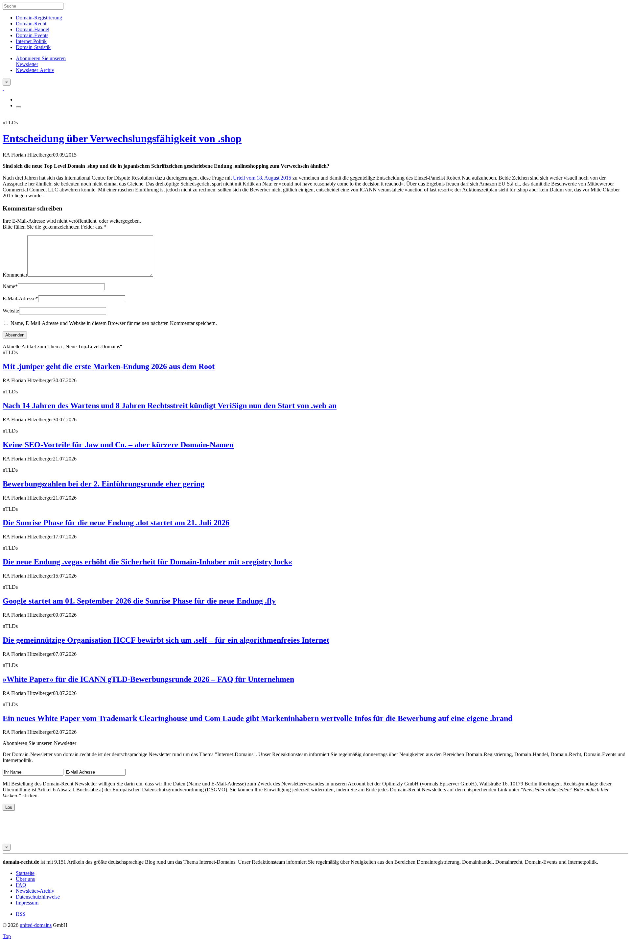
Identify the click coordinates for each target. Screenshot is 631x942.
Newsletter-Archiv (35, 891)
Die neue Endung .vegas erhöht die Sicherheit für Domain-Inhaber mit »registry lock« (147, 562)
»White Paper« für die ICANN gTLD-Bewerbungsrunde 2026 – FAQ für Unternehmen (148, 679)
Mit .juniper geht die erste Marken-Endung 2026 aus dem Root (109, 366)
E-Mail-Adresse (20, 298)
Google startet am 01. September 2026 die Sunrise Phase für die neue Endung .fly (139, 601)
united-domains (36, 925)
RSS (20, 914)
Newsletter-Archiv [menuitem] (35, 70)
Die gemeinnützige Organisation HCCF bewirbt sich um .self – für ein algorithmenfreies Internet (166, 640)
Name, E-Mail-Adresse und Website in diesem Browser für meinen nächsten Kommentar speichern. (114, 323)
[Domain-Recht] (3, 88)
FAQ (21, 885)
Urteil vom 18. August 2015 (262, 178)
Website (11, 310)
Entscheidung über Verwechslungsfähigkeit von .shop (122, 138)
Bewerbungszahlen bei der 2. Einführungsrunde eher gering (103, 484)
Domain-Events (32, 35)
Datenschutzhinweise (38, 897)
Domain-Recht (31, 23)
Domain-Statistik (33, 47)
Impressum (27, 902)
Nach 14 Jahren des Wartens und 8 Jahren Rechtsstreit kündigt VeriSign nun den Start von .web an (170, 405)
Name (10, 286)
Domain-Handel (32, 29)
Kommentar (15, 275)
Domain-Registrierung (39, 17)
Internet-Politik (31, 41)
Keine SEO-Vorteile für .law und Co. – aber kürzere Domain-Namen (118, 444)
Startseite (25, 873)
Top (7, 936)
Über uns (25, 879)
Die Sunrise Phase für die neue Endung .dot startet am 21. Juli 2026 (116, 522)
